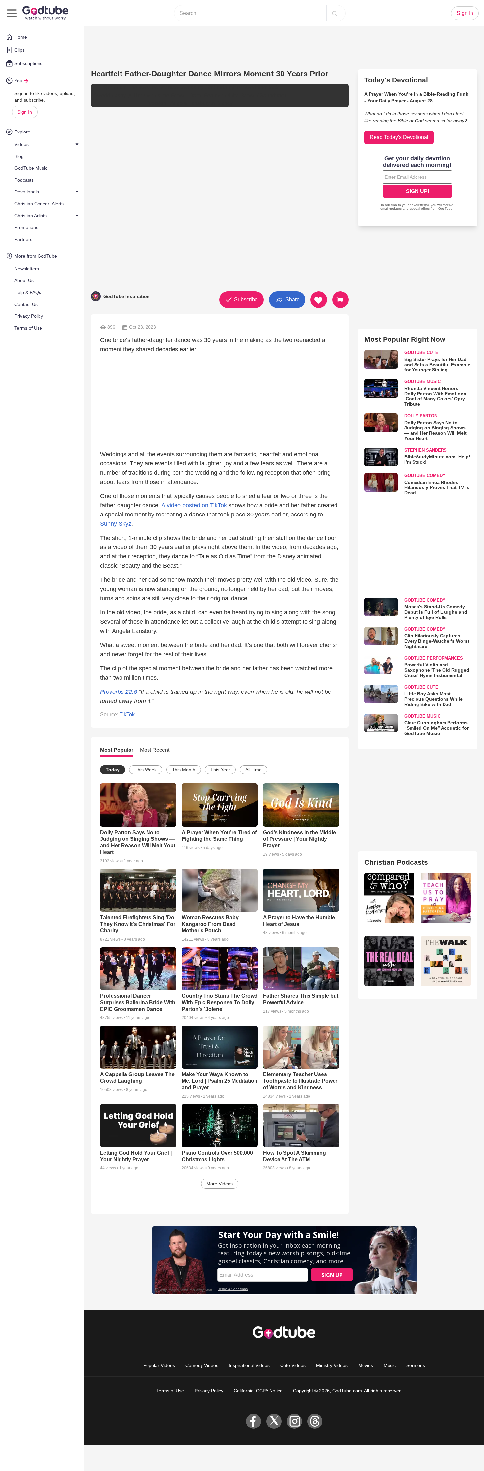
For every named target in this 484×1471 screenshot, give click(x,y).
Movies (365, 1365)
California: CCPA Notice (258, 1390)
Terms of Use (170, 1390)
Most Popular (116, 750)
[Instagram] (294, 1421)
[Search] (334, 13)
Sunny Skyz (115, 523)
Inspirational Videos (249, 1365)
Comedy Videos (201, 1365)
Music (390, 1365)
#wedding (192, 87)
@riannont (114, 87)
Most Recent (154, 750)
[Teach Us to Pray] (446, 898)
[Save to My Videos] (318, 299)
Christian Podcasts (396, 862)
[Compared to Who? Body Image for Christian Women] (389, 898)
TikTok (127, 714)
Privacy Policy (209, 1390)
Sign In (24, 112)
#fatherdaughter (223, 87)
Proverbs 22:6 (118, 692)
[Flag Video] (340, 299)
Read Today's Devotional (399, 137)
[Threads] (314, 1421)
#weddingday (110, 95)
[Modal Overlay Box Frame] (417, 184)
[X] (274, 1421)
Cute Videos (293, 1365)
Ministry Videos (332, 1365)
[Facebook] (253, 1421)
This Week (146, 769)
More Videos (219, 1183)
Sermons (415, 1365)
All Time (253, 769)
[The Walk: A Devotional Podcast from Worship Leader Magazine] (446, 961)
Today (113, 769)
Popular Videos (159, 1365)
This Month (183, 769)
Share (292, 299)
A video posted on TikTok (194, 505)
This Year (220, 769)
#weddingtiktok (261, 87)
